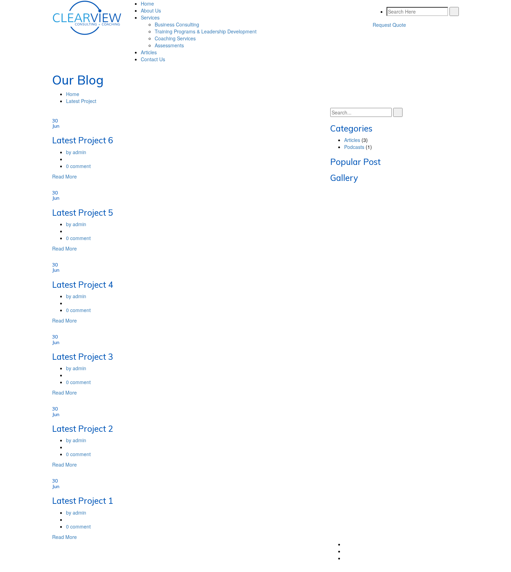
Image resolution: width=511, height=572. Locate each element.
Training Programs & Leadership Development (206, 31)
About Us (151, 10)
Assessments (169, 45)
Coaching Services (175, 38)
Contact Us (153, 59)
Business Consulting (177, 24)
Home (147, 3)
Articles (149, 52)
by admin (76, 152)
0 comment (78, 165)
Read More (64, 176)
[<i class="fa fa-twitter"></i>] (346, 544)
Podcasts (354, 146)
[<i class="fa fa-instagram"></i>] (346, 558)
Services (150, 17)
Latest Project (81, 100)
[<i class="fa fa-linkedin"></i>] (346, 551)
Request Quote (389, 24)
